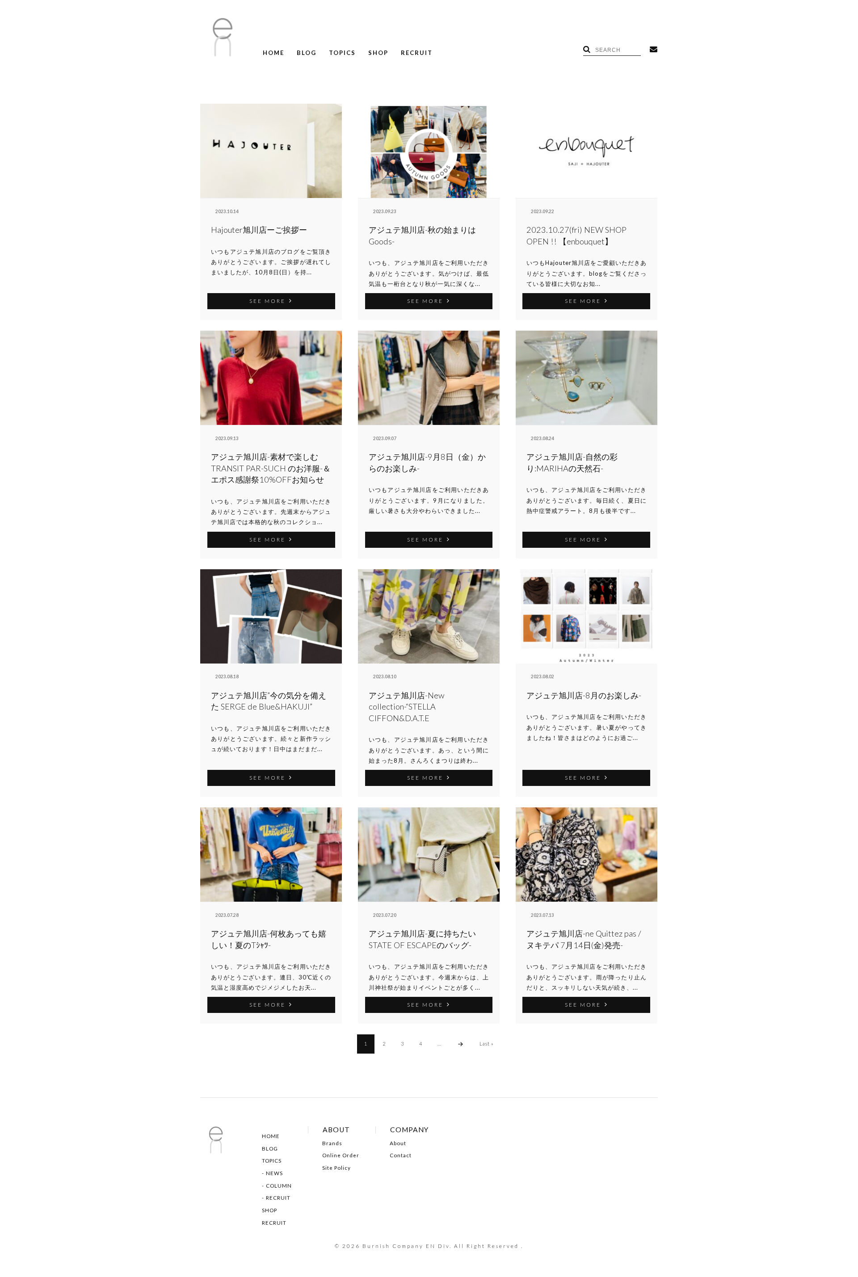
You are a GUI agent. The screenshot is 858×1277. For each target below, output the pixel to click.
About (398, 1143)
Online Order (340, 1155)
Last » (486, 1043)
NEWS (274, 1173)
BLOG (306, 53)
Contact (401, 1155)
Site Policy (336, 1168)
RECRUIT (417, 53)
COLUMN (279, 1186)
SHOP (378, 53)
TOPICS (342, 53)
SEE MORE (267, 301)
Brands (332, 1143)
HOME (273, 53)
